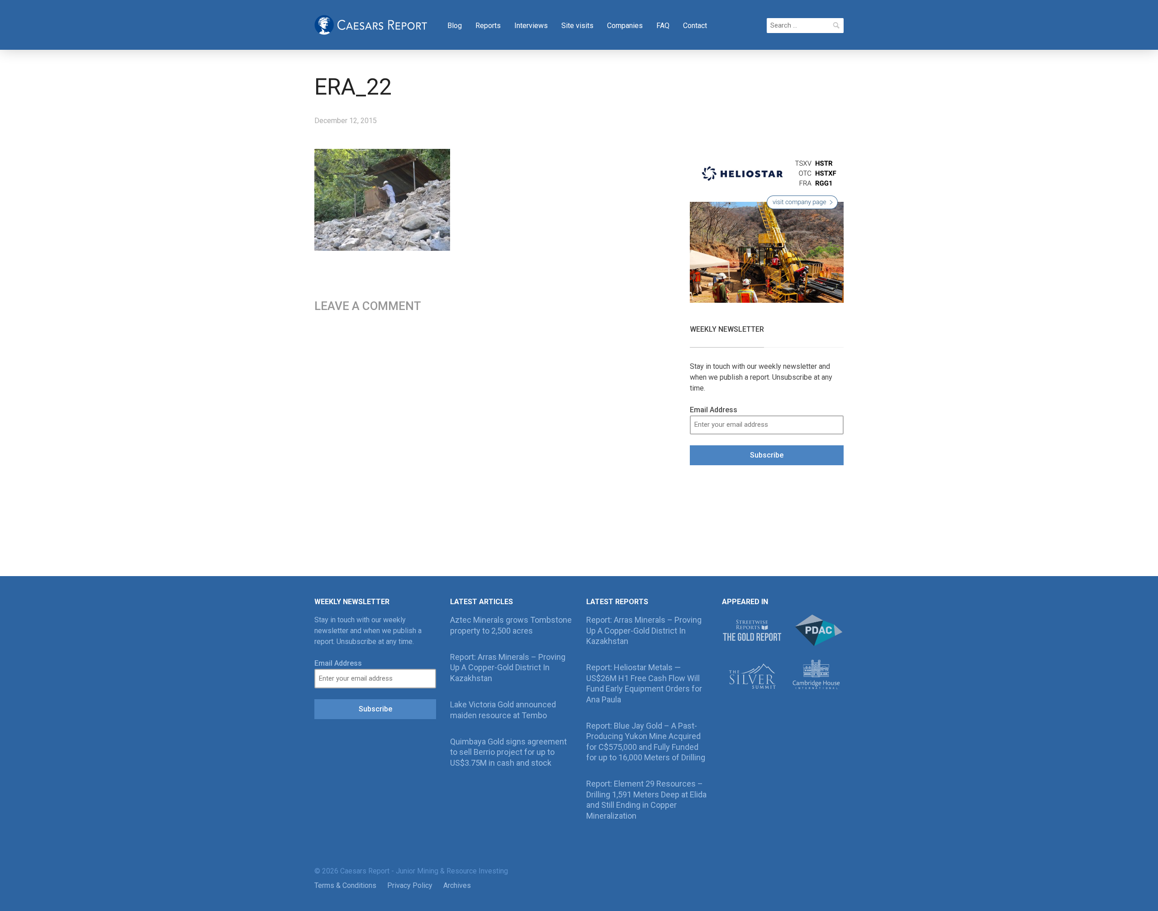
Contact (695, 25)
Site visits (577, 25)
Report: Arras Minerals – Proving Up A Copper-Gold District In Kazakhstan (507, 667)
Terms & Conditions (345, 885)
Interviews (531, 25)
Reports (488, 25)
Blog (454, 25)
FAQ (662, 25)
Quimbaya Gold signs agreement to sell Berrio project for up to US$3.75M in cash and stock (508, 752)
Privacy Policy (409, 885)
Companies (625, 25)
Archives (457, 885)
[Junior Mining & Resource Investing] (370, 24)
